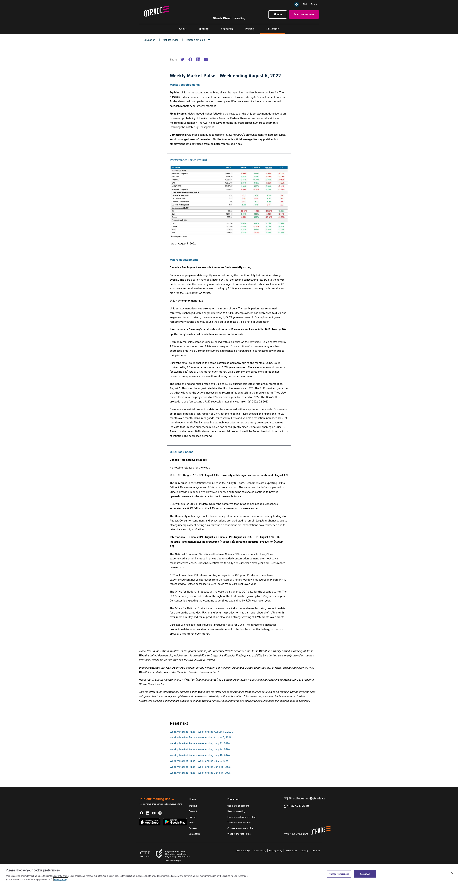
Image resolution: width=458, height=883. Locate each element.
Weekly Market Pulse (239, 833)
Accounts (227, 29)
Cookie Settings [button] (243, 850)
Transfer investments (239, 822)
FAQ (305, 4)
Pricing (249, 29)
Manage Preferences (339, 873)
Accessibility (260, 850)
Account (193, 811)
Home (192, 799)
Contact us (194, 833)
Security (304, 850)
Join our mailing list (156, 799)
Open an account (304, 14)
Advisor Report (173, 860)
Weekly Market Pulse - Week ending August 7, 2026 (201, 737)
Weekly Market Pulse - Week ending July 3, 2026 (199, 761)
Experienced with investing (241, 817)
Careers (193, 828)
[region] (229, 873)
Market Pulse (171, 40)
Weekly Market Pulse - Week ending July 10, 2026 (200, 755)
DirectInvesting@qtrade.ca (307, 798)
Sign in (277, 14)
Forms (313, 4)
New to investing (236, 811)
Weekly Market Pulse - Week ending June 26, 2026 (200, 766)
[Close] (452, 873)
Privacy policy (275, 850)
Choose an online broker (240, 828)
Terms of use (291, 850)
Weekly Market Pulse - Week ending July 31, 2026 (200, 743)
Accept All (365, 873)
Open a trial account (238, 805)
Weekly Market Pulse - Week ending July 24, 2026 (200, 749)
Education (272, 29)
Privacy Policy (60, 879)
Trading (204, 29)
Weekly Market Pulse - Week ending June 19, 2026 (200, 772)
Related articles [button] (195, 40)
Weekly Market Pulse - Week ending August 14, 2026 (201, 731)
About (182, 29)
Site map (315, 850)
